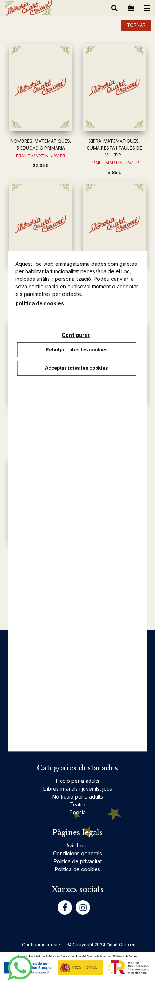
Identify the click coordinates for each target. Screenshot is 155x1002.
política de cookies (39, 303)
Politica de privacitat (78, 861)
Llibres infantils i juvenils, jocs (77, 789)
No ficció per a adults (77, 796)
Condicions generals (77, 853)
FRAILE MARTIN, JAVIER (40, 156)
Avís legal (77, 845)
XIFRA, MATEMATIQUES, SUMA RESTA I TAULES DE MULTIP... (114, 147)
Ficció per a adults (77, 781)
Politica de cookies (77, 869)
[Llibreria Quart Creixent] (28, 9)
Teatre (77, 804)
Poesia (78, 812)
